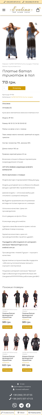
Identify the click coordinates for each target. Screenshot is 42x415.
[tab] (21, 103)
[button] (7, 412)
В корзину (17, 88)
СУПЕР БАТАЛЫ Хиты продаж (20, 64)
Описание (6, 103)
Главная (5, 64)
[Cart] (38, 10)
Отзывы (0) (7, 108)
